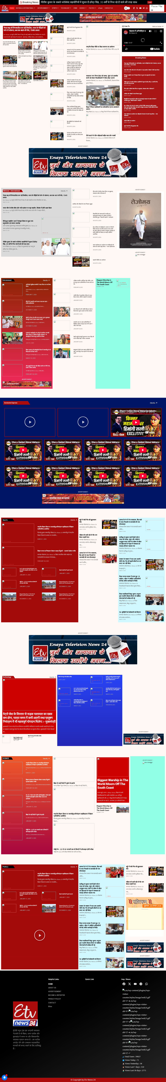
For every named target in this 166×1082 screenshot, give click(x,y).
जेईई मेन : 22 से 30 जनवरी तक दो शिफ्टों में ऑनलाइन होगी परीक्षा (73, 849)
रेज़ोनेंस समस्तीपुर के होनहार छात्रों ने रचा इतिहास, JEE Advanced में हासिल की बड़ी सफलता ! (113, 678)
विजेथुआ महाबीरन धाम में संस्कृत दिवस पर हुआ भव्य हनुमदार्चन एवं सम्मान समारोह (24, 52)
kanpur (123, 808)
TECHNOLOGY (10, 541)
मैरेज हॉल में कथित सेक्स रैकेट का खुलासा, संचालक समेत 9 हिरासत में (73, 2)
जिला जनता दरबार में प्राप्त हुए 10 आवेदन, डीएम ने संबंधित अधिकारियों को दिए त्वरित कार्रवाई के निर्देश (75, 95)
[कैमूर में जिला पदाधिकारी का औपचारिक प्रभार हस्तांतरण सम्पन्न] (103, 95)
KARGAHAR (104, 527)
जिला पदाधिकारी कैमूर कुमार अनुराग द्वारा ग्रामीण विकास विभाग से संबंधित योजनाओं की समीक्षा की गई (130, 596)
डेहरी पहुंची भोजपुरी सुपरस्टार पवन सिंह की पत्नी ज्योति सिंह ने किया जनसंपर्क (84, 337)
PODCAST (44, 599)
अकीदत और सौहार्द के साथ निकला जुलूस (133, 93)
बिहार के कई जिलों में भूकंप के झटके (66, 570)
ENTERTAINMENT (5, 294)
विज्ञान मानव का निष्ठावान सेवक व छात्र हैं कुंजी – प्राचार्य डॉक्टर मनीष (56, 551)
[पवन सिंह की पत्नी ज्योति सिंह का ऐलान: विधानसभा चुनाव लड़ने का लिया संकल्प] (62, 312)
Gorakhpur (122, 808)
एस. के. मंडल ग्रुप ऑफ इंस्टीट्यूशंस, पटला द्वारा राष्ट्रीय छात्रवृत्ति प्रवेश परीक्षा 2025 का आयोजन (28, 570)
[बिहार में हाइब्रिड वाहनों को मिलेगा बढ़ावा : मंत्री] (6, 739)
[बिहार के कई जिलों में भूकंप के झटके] (49, 572)
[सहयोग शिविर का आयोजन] (40, 75)
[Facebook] (123, 983)
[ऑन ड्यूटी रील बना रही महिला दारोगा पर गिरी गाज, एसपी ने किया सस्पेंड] (12, 370)
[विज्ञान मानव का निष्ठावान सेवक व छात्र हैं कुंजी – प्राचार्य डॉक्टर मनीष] (18, 556)
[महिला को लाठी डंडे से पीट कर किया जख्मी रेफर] (57, 41)
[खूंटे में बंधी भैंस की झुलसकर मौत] (57, 29)
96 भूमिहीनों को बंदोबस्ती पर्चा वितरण (130, 612)
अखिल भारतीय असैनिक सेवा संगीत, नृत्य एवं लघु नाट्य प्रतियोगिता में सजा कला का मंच (84, 282)
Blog (44, 909)
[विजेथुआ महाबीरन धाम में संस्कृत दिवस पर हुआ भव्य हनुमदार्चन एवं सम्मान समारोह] (25, 45)
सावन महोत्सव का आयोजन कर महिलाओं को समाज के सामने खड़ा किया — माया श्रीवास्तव (24, 82)
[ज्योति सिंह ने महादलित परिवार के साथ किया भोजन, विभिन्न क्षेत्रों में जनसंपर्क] (62, 298)
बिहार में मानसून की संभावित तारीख (34, 735)
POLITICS (45, 253)
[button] (143, 2)
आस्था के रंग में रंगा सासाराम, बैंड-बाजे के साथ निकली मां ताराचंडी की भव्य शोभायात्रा (75, 51)
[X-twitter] (129, 983)
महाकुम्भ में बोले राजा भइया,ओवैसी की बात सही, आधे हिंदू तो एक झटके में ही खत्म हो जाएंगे (83, 351)
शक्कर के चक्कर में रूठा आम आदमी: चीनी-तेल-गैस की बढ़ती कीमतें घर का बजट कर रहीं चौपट (75, 81)
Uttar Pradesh (12, 599)
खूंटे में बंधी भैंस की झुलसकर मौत (74, 27)
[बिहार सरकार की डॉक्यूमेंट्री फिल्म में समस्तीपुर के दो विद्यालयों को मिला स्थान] (12, 354)
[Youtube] (135, 983)
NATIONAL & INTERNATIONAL (8, 294)
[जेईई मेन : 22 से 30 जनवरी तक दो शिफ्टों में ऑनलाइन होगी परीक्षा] (9, 584)
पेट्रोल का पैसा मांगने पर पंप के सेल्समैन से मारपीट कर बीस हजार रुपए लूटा (75, 134)
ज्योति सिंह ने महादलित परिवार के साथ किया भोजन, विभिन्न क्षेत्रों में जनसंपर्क (83, 296)
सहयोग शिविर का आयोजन (38, 80)
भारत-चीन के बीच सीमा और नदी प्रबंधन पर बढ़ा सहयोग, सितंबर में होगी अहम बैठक (9, 43)
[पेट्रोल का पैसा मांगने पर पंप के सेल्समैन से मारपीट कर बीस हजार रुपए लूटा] (57, 136)
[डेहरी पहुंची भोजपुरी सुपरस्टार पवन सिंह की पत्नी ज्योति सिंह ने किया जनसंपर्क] (62, 339)
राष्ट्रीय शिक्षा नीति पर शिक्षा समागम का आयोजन (100, 47)
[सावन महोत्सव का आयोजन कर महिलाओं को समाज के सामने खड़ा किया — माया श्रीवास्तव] (25, 75)
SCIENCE (47, 599)
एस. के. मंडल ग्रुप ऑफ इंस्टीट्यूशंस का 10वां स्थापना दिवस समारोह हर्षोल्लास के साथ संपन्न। (81, 690)
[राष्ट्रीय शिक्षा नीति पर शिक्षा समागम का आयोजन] (103, 35)
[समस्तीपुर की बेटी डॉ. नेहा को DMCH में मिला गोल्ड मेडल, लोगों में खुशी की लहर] (96, 691)
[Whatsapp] (146, 983)
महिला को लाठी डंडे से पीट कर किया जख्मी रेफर (74, 39)
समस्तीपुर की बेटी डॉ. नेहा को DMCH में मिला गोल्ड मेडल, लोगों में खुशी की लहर (113, 690)
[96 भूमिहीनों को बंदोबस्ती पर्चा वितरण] (57, 124)
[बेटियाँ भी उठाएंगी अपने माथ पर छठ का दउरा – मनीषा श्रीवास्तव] (12, 306)
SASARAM (149, 529)
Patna (9, 294)
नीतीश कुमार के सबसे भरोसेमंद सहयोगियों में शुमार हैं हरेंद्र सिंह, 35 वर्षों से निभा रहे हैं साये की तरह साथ (40, 52)
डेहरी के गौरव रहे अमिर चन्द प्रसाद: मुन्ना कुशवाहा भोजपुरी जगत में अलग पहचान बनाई (38, 318)
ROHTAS (148, 529)
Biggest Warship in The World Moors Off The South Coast (104, 282)
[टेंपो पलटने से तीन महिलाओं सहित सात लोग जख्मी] (103, 124)
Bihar (103, 527)
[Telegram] (140, 983)
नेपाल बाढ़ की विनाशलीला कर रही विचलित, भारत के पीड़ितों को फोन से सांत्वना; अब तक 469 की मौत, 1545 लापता (25, 29)
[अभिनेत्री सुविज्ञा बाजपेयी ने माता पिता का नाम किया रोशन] (12, 290)
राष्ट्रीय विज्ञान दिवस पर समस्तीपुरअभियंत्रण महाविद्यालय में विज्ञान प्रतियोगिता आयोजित (80, 701)
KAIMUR (108, 950)
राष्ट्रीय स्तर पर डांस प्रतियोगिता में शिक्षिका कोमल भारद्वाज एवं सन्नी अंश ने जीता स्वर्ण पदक (83, 323)
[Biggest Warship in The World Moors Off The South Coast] (49, 584)
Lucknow (50, 909)
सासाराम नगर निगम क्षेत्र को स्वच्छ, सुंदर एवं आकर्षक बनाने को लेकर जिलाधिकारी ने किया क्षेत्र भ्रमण (102, 77)
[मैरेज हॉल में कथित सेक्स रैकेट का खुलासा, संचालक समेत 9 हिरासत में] (10, 59)
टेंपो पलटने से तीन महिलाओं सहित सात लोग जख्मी (101, 136)
